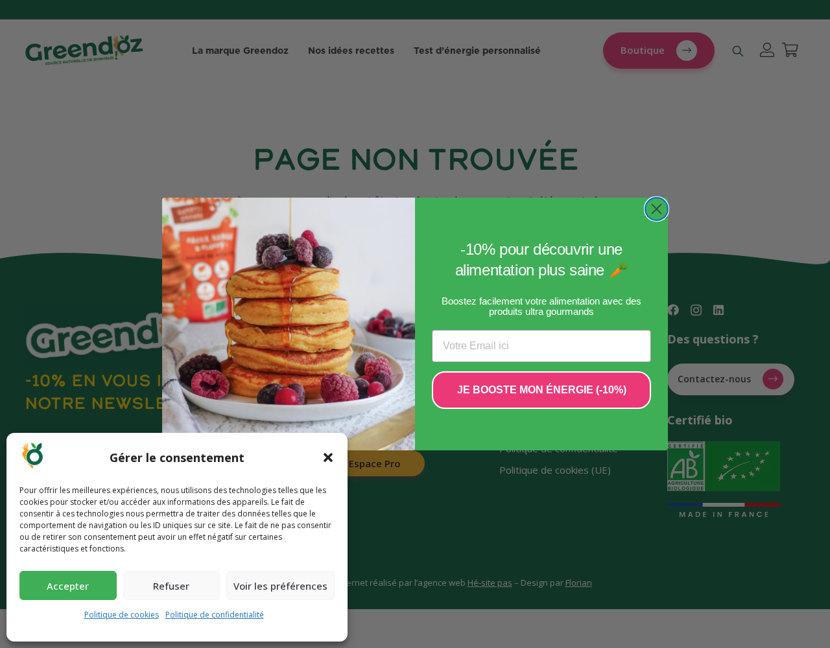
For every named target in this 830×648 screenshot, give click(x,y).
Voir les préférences (280, 585)
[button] (328, 457)
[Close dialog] (656, 209)
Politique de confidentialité (214, 614)
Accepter (68, 585)
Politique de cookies (121, 614)
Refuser (171, 585)
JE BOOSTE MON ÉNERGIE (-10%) (541, 389)
